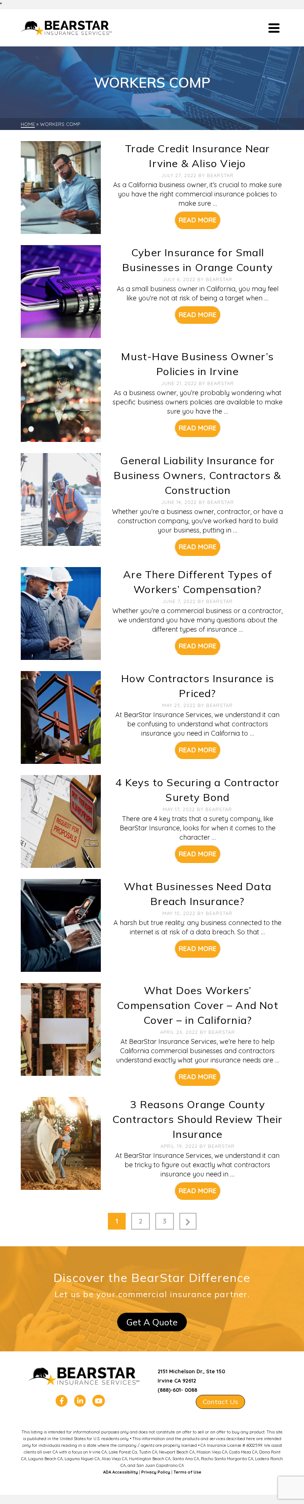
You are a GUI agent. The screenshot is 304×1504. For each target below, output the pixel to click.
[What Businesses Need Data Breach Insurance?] (61, 925)
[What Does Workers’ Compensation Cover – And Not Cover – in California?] (61, 1029)
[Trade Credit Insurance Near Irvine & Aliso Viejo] (61, 187)
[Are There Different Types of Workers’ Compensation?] (61, 613)
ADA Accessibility (120, 1472)
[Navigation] (274, 27)
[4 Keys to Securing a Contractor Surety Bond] (61, 821)
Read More (198, 220)
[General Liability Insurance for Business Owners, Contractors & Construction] (61, 499)
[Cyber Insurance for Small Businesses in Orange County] (61, 291)
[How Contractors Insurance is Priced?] (61, 717)
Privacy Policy (155, 1472)
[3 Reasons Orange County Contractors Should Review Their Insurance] (61, 1143)
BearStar (220, 175)
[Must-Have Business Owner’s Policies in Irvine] (61, 395)
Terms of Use (187, 1472)
